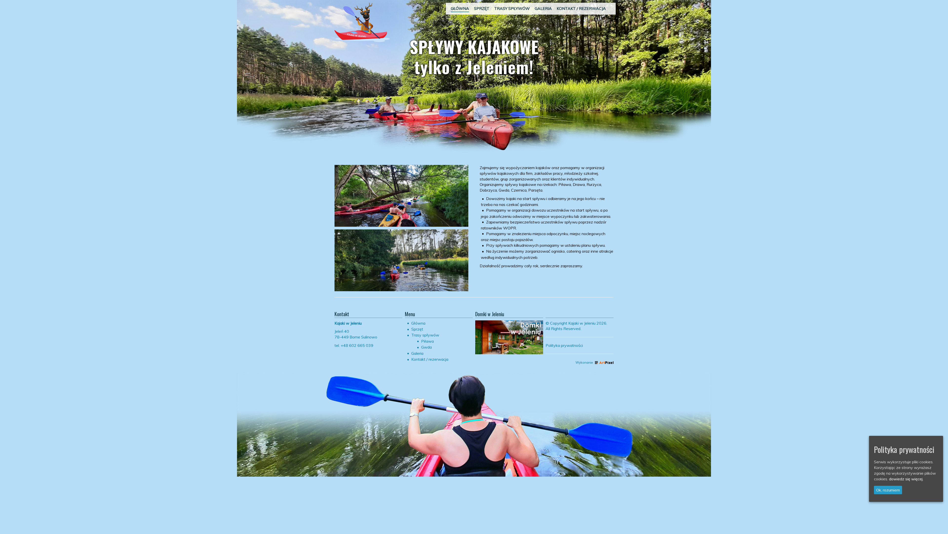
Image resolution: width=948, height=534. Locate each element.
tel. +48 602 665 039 (354, 345)
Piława (427, 341)
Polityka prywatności (564, 345)
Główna (418, 323)
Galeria (417, 353)
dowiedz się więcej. (906, 478)
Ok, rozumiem (888, 490)
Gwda (426, 347)
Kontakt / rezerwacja (429, 359)
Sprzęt (417, 329)
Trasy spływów (425, 335)
